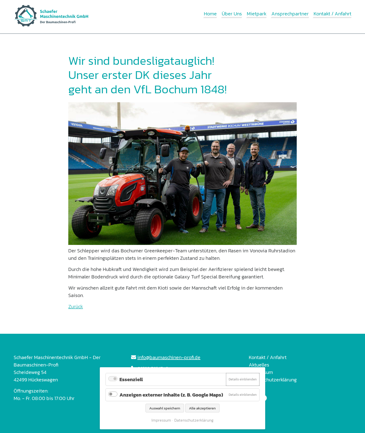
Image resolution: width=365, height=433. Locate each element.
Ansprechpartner (290, 13)
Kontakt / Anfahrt (332, 13)
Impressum (261, 372)
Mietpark (256, 13)
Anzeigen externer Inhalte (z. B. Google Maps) (171, 395)
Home (210, 13)
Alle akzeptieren (202, 408)
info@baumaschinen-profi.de (168, 357)
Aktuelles (259, 364)
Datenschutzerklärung (273, 379)
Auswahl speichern (164, 408)
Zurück (75, 306)
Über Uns (232, 13)
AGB (253, 387)
